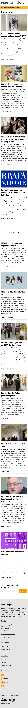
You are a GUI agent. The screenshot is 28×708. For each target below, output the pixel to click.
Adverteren (4, 646)
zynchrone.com (5, 703)
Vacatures (4, 652)
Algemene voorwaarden (8, 634)
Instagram (7, 682)
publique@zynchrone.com (9, 631)
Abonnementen (5, 649)
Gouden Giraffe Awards (7, 665)
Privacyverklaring (6, 637)
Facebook (6, 678)
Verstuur (23, 591)
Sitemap (3, 662)
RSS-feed (6, 686)
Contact (3, 659)
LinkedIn (6, 675)
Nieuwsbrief (4, 656)
